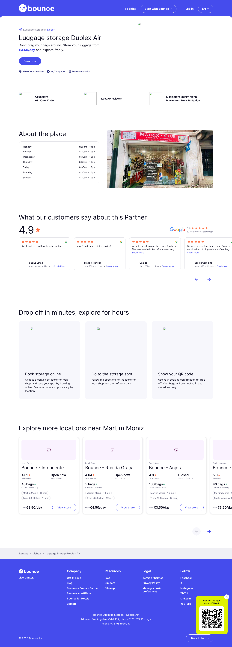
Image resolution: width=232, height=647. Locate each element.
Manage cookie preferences (152, 590)
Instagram (186, 588)
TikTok (184, 593)
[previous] (196, 279)
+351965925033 (120, 623)
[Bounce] (36, 8)
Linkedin (185, 598)
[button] (30, 61)
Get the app (74, 577)
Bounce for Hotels (78, 598)
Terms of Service (153, 577)
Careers (72, 603)
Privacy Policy (151, 582)
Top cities (129, 8)
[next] (209, 279)
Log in (189, 8)
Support (110, 582)
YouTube (185, 603)
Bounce (23, 553)
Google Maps (59, 266)
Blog (70, 582)
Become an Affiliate (79, 593)
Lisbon (51, 29)
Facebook (186, 577)
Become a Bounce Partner (83, 588)
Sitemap (110, 588)
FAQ (107, 577)
